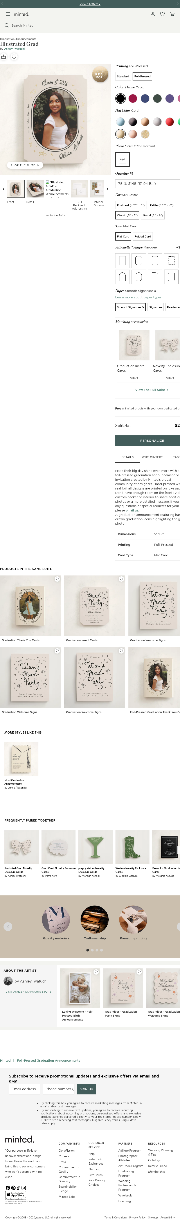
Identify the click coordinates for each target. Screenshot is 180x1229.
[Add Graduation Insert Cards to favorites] (121, 579)
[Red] (169, 122)
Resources (156, 1143)
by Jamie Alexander (15, 787)
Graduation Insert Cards (81, 640)
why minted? (152, 457)
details (128, 457)
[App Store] (26, 1194)
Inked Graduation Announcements (14, 781)
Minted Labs (67, 1196)
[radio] (123, 76)
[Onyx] (120, 98)
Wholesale (125, 1195)
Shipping (94, 1169)
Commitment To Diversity (69, 1179)
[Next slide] (107, 188)
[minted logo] (21, 14)
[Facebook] (8, 1187)
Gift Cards (95, 1175)
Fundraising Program (126, 1173)
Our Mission (67, 1150)
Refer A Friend (157, 1166)
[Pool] (145, 98)
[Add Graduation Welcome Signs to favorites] (57, 651)
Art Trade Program (130, 1166)
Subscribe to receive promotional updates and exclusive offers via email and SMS (84, 1079)
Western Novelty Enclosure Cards (130, 869)
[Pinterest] (13, 1187)
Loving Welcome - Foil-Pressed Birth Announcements (77, 1015)
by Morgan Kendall (89, 875)
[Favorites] (162, 14)
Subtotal (123, 425)
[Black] (133, 122)
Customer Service (96, 1145)
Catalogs (154, 1160)
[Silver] (157, 122)
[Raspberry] (133, 98)
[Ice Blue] (120, 122)
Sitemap (153, 1217)
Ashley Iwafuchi (14, 48)
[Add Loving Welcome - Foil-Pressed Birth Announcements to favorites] (96, 972)
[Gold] (120, 134)
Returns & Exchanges (95, 1161)
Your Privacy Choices (96, 1182)
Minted (5, 1060)
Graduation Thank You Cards (21, 640)
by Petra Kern (49, 875)
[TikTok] (18, 1187)
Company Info (69, 1143)
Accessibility (167, 1217)
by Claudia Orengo (126, 875)
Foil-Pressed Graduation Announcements (48, 1060)
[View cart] (172, 14)
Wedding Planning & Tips (160, 1152)
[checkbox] (134, 378)
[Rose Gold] (133, 134)
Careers (64, 1156)
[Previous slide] (3, 188)
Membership (156, 1171)
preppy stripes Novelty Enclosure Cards (91, 869)
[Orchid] (169, 98)
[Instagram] (23, 1187)
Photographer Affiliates (127, 1158)
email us (132, 510)
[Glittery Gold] (145, 134)
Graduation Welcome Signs (148, 640)
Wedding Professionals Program (127, 1185)
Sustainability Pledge (68, 1188)
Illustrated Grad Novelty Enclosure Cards (18, 869)
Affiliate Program (129, 1150)
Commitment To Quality (69, 1169)
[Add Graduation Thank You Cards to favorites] (57, 579)
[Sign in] (152, 14)
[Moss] (157, 98)
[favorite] (14, 56)
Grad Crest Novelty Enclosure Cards (58, 869)
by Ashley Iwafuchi (15, 875)
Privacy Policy (137, 1217)
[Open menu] (7, 14)
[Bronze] (145, 122)
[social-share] (3, 56)
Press (62, 1162)
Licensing (124, 1201)
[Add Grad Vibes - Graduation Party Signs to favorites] (139, 972)
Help (91, 1154)
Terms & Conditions (115, 1217)
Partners (125, 1143)
